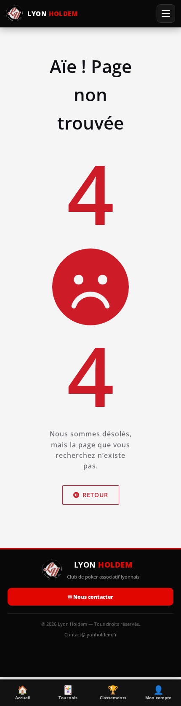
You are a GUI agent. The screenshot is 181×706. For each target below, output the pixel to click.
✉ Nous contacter (90, 597)
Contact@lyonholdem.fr (90, 634)
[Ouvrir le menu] (166, 13)
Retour (95, 495)
